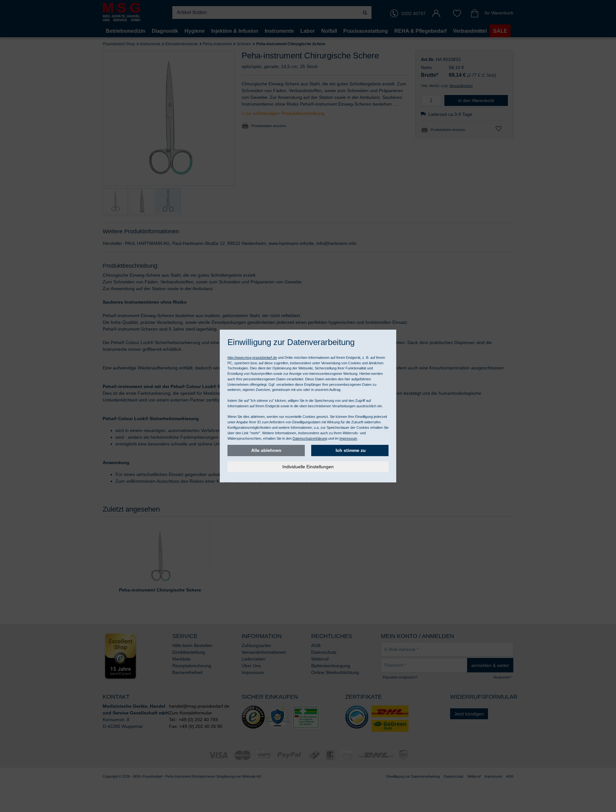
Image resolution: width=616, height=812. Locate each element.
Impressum (348, 438)
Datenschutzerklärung (310, 438)
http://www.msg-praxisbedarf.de (252, 357)
